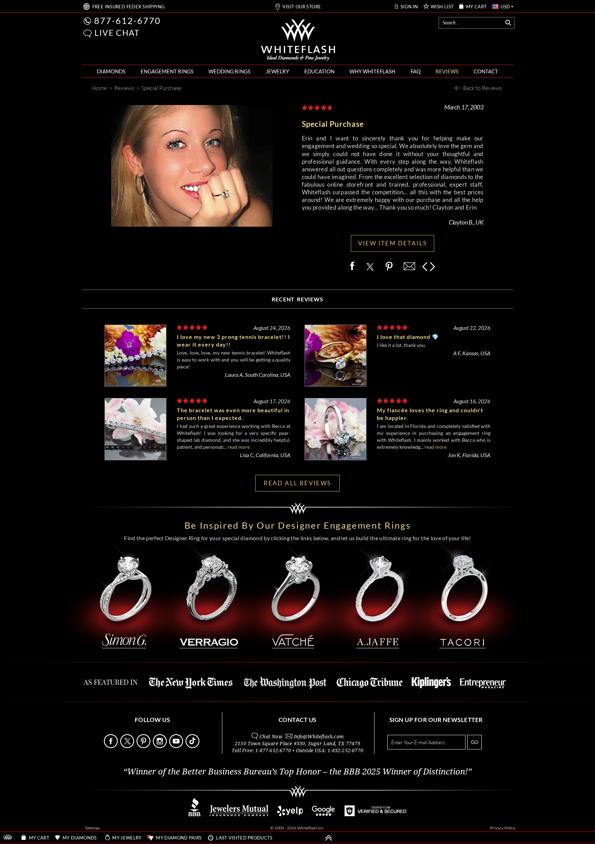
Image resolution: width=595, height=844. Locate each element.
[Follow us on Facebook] (111, 746)
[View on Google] (324, 814)
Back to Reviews (482, 87)
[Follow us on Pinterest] (144, 746)
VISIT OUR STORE (301, 6)
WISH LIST (442, 6)
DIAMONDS (111, 71)
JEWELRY (277, 71)
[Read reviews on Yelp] (290, 814)
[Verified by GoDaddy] (375, 814)
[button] (87, 34)
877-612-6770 (127, 20)
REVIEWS (447, 71)
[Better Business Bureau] (195, 814)
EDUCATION (319, 71)
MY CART (476, 6)
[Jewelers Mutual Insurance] (239, 814)
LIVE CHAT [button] (117, 33)
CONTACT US (297, 719)
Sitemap (92, 827)
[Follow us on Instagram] (160, 746)
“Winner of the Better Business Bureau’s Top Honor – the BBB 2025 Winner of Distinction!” (297, 772)
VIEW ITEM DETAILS (392, 243)
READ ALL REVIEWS (297, 483)
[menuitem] (111, 71)
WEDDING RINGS (229, 71)
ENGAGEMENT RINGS (167, 71)
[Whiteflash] (298, 40)
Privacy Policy (502, 827)
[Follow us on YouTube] (176, 746)
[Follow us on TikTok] (193, 746)
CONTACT (486, 71)
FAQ (416, 71)
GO (474, 742)
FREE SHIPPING (128, 6)
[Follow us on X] (127, 746)
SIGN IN (409, 6)
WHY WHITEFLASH (372, 71)
